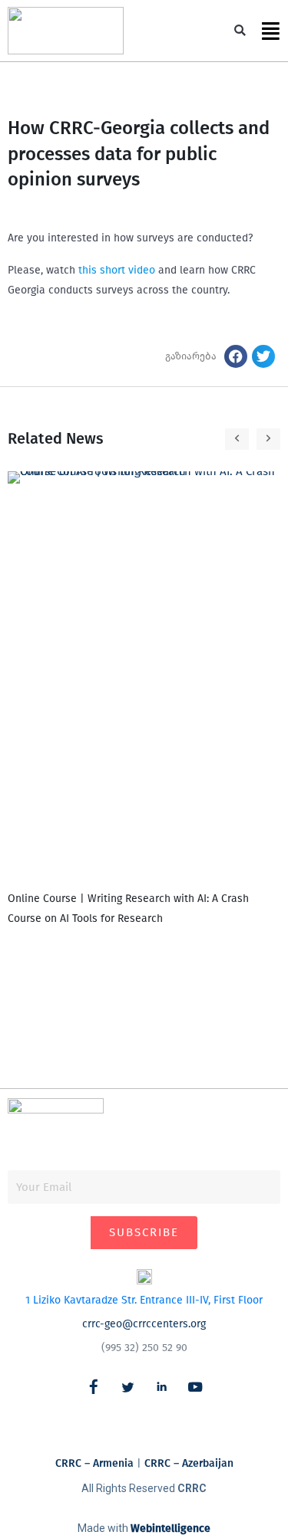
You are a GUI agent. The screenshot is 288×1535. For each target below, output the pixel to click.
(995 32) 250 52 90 (144, 1347)
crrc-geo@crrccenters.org (144, 1323)
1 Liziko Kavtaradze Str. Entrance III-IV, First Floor (144, 1300)
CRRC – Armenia (94, 1463)
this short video (118, 270)
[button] (240, 31)
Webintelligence (170, 1528)
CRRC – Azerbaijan (188, 1463)
